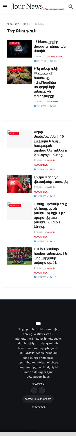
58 (53, 169)
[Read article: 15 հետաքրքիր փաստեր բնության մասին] (19, 48)
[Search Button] (71, 7)
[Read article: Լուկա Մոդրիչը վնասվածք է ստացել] (19, 184)
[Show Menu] (5, 7)
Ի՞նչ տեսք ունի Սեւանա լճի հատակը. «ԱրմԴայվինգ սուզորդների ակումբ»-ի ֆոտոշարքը (46, 82)
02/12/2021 (42, 61)
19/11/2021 (42, 106)
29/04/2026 (42, 169)
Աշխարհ (14, 43)
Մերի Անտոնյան (56, 57)
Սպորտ (13, 133)
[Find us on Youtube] (42, 390)
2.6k (54, 61)
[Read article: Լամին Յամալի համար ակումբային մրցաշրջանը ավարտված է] (19, 256)
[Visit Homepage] (37, 6)
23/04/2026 (42, 277)
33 (53, 241)
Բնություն (38, 24)
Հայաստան (16, 70)
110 (54, 277)
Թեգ (25, 24)
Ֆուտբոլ (14, 205)
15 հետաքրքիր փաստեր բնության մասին (49, 46)
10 (53, 196)
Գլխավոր (13, 24)
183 (54, 106)
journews (52, 101)
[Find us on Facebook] (34, 390)
